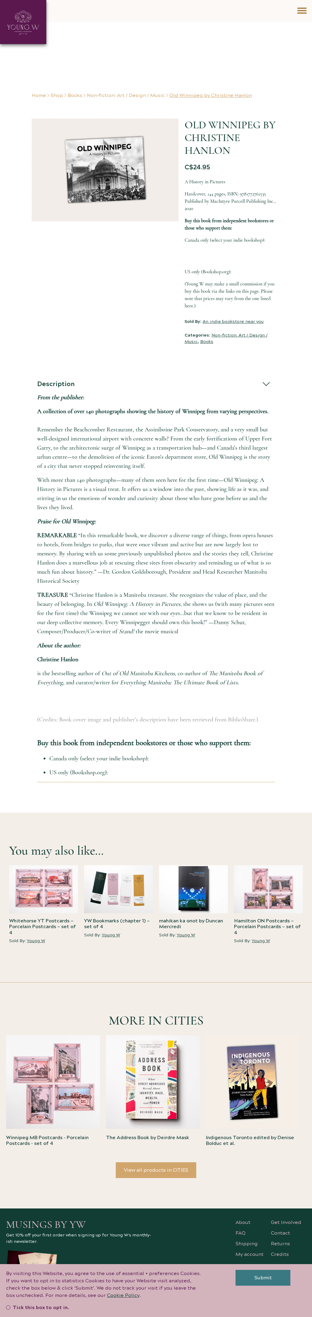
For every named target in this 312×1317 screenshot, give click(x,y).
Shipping (247, 1243)
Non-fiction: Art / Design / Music (126, 95)
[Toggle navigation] (302, 11)
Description (56, 384)
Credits (280, 1254)
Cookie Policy (123, 1295)
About (243, 1222)
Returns (280, 1243)
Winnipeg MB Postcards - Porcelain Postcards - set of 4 (47, 1140)
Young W (36, 941)
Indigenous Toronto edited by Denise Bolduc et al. (250, 1140)
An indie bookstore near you (233, 322)
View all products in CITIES (156, 1170)
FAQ (241, 1233)
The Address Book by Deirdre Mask (147, 1137)
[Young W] (23, 22)
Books (75, 95)
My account (250, 1254)
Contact (280, 1233)
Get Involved (286, 1222)
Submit (263, 1277)
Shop (57, 95)
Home (39, 95)
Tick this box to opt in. (41, 1307)
